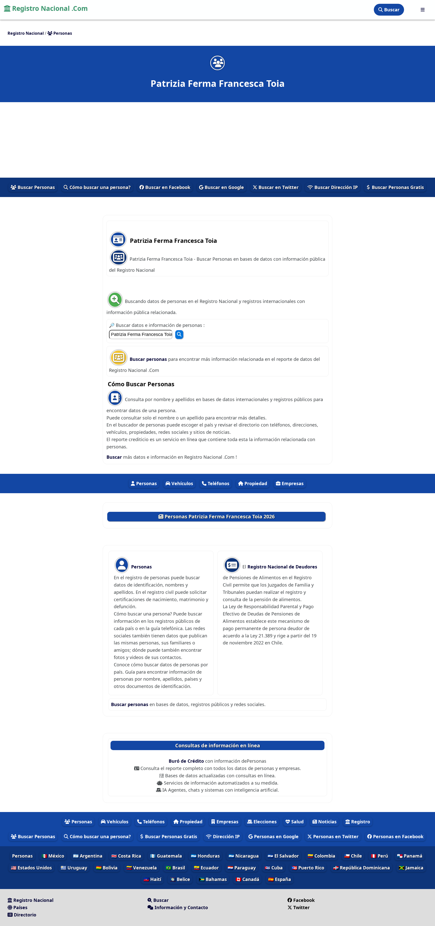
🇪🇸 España (279, 879)
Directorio (24, 915)
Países (19, 907)
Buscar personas (149, 359)
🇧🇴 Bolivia (107, 868)
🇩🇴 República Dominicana (361, 868)
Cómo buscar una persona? (99, 187)
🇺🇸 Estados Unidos (31, 868)
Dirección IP (226, 836)
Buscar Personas (35, 187)
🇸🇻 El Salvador (283, 856)
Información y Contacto (180, 907)
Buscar (391, 10)
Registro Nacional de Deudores (282, 567)
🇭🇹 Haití (152, 879)
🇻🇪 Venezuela (141, 868)
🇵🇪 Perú (379, 856)
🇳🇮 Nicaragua (244, 856)
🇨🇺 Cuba (274, 868)
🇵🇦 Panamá (409, 856)
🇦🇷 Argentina (87, 856)
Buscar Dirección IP (335, 187)
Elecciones (264, 822)
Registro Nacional (32, 900)
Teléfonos (217, 483)
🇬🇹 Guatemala (166, 856)
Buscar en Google (223, 187)
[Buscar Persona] (179, 334)
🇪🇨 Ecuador (206, 868)
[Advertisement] (217, 140)
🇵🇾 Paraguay (242, 868)
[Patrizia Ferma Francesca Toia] (217, 62)
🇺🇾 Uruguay (74, 868)
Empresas (292, 483)
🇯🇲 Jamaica (411, 868)
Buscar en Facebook (167, 187)
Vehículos (181, 483)
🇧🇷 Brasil (175, 868)
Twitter (301, 907)
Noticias (327, 822)
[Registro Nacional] (423, 9)
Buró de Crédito (187, 761)
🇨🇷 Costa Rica (126, 856)
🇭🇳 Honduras (205, 856)
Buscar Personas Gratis (397, 187)
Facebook (304, 900)
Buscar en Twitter (278, 187)
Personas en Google (276, 836)
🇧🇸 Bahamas (213, 879)
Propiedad (255, 483)
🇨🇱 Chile (353, 856)
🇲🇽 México (53, 856)
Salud (297, 822)
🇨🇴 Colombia (321, 856)
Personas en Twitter (335, 836)
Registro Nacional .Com (49, 8)
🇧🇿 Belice (180, 879)
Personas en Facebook (397, 836)
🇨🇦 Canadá (247, 879)
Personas (146, 483)
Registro (360, 822)
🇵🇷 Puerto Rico (308, 868)
